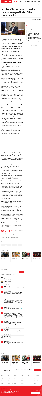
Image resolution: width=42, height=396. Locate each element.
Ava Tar (5, 307)
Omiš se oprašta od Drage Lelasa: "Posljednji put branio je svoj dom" (34, 26)
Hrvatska (14, 6)
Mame (15, 381)
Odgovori (22, 381)
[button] (2, 254)
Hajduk (9, 378)
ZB (2, 291)
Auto (15, 383)
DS (2, 330)
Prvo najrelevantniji (10, 274)
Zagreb (24, 6)
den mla (5, 286)
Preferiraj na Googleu (37, 19)
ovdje (5, 234)
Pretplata (15, 1)
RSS (28, 381)
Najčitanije (10, 6)
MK (2, 341)
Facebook (37, 375)
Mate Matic (5, 281)
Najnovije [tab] (28, 22)
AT (2, 307)
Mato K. (5, 341)
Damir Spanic (6, 329)
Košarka (9, 381)
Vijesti (21, 1)
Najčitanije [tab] (33, 22)
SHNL (8, 380)
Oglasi (32, 1)
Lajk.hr (22, 378)
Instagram (37, 378)
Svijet (18, 6)
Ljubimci (15, 378)
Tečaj (28, 375)
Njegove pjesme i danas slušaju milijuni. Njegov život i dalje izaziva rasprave (34, 30)
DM (2, 287)
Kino (28, 378)
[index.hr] (6, 1)
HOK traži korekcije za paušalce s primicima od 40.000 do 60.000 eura (34, 38)
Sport (25, 1)
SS (2, 312)
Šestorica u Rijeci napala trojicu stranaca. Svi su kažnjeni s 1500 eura (33, 41)
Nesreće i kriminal (29, 6)
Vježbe (22, 380)
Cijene (35, 1)
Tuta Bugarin (6, 336)
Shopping (15, 375)
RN (2, 321)
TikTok (37, 380)
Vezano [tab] (38, 22)
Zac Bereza (5, 291)
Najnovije (6, 6)
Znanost (34, 6)
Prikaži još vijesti (33, 45)
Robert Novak (6, 321)
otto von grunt (6, 276)
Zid (18, 1)
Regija (21, 6)
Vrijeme (29, 380)
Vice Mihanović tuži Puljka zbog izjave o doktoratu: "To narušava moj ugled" (34, 34)
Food (15, 380)
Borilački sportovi (10, 383)
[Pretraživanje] (40, 4)
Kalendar (22, 383)
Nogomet (9, 375)
